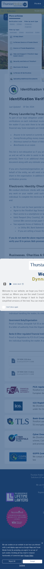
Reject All (12, 561)
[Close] (41, 544)
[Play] (11, 284)
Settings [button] (22, 566)
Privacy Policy (28, 556)
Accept (32, 561)
